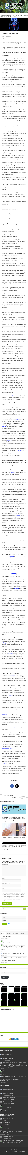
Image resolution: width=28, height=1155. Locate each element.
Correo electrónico (6, 883)
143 (13, 1099)
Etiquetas (22, 933)
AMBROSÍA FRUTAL (8, 1118)
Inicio (1, 15)
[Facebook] (12, 1039)
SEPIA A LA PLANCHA (7, 941)
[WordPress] (18, 1039)
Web (3, 888)
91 (10, 1107)
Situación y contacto (8, 1093)
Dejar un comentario (7, 36)
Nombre (4, 878)
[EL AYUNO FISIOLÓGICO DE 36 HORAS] (1, 1106)
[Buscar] (24, 909)
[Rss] (10, 1039)
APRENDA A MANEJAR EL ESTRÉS (18, 797)
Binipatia (6, 15)
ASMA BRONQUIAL (8, 795)
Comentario (5, 864)
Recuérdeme (12, 924)
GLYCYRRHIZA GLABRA (9, 1136)
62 (10, 1111)
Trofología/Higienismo (9, 1089)
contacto (5, 763)
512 (12, 1091)
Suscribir (5, 977)
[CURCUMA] (1, 1110)
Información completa (9, 1097)
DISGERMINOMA (7, 1123)
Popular (9, 933)
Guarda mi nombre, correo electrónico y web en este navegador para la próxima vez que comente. (13, 894)
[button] (14, 24)
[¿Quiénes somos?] (1, 1102)
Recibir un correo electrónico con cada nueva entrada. (12, 900)
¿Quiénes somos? (7, 1102)
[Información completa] (1, 1098)
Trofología (13, 395)
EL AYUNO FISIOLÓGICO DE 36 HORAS (13, 1106)
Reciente (3, 933)
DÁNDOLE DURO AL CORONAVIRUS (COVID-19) (13, 953)
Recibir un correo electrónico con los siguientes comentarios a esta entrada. (13, 897)
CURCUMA (5, 1110)
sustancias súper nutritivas (9, 754)
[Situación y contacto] (1, 1093)
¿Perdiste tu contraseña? (7, 927)
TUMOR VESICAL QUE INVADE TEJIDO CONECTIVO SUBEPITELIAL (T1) (13, 1141)
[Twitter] (15, 1039)
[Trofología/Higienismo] (1, 1089)
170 (12, 1095)
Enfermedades (12, 15)
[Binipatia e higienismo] (14, 6)
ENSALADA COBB (7, 936)
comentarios (15, 933)
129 (13, 1103)
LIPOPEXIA (5, 1127)
